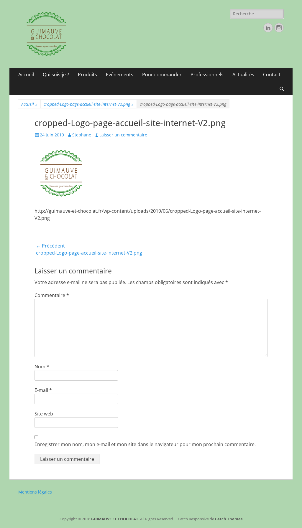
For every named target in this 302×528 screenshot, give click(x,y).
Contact (271, 74)
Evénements (119, 74)
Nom (42, 366)
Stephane (81, 135)
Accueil (26, 74)
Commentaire (52, 295)
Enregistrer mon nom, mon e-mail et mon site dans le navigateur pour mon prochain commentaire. (145, 444)
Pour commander (162, 74)
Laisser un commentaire (123, 135)
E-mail (43, 390)
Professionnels (207, 74)
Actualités (243, 74)
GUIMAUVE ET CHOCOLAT (114, 519)
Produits (87, 74)
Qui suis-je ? (56, 74)
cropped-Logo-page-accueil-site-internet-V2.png (89, 104)
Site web (44, 413)
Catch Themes (228, 519)
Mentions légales (35, 492)
